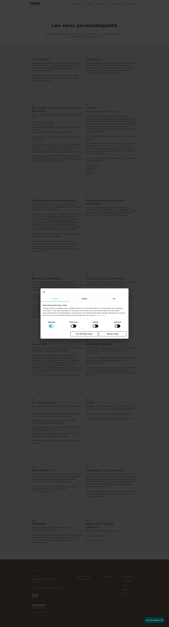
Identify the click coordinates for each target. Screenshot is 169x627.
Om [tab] (114, 299)
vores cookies (101, 315)
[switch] (73, 326)
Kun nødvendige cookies (84, 334)
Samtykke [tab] (55, 299)
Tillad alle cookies (112, 334)
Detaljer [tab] (84, 299)
